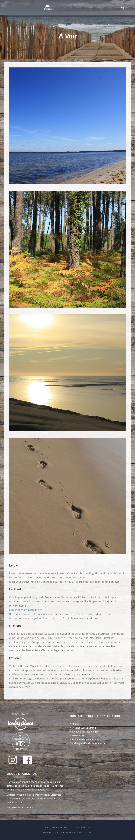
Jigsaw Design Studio (78, 832)
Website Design (52, 832)
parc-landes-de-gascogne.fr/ (26, 609)
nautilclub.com (75, 577)
